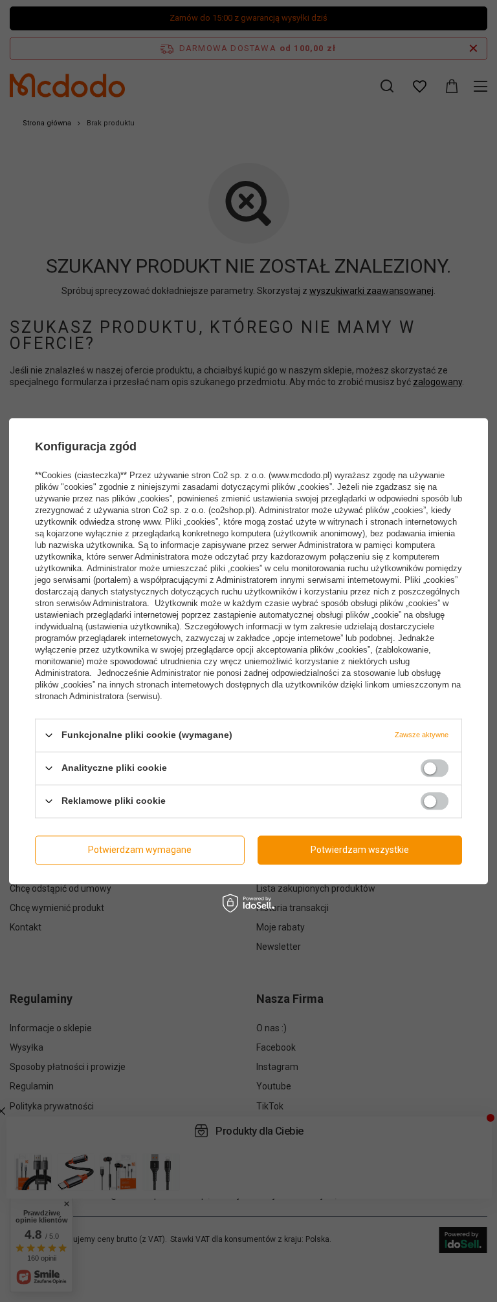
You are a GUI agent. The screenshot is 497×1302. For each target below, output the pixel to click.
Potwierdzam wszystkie (360, 850)
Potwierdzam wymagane (140, 850)
